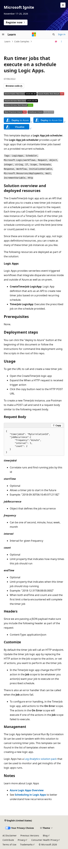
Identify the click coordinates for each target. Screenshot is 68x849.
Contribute (8, 839)
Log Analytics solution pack (40, 759)
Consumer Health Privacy (44, 839)
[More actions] (61, 41)
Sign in (61, 34)
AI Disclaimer (10, 835)
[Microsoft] (34, 34)
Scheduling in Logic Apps (30, 794)
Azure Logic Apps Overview (27, 790)
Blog (45, 835)
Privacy (21, 839)
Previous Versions (29, 835)
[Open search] (53, 34)
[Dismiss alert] (62, 5)
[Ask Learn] (56, 41)
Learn (7, 41)
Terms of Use (9, 844)
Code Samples (21, 41)
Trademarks (26, 844)
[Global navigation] (3, 34)
